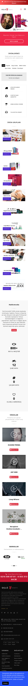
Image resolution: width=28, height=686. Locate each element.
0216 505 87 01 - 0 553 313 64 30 (12, 624)
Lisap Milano (14, 499)
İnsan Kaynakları (6, 666)
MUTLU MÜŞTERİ (14, 351)
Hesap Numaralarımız (7, 668)
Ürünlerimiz (17, 653)
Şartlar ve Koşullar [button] (18, 679)
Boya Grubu (15, 65)
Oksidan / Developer (17, 68)
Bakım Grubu (22, 65)
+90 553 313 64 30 (8, 628)
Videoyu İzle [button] (14, 450)
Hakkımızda (4, 653)
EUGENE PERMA (14, 445)
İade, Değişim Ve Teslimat (6, 659)
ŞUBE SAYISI (14, 368)
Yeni (3, 65)
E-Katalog (4, 670)
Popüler (8, 65)
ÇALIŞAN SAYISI (14, 385)
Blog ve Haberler (18, 658)
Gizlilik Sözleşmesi (6, 656)
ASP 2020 (14, 472)
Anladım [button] (5, 683)
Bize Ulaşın (16, 665)
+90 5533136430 (8, 631)
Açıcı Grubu (8, 68)
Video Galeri (17, 663)
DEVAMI (14, 330)
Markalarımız (17, 656)
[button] (12, 565)
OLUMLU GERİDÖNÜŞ (14, 402)
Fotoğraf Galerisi (18, 660)
